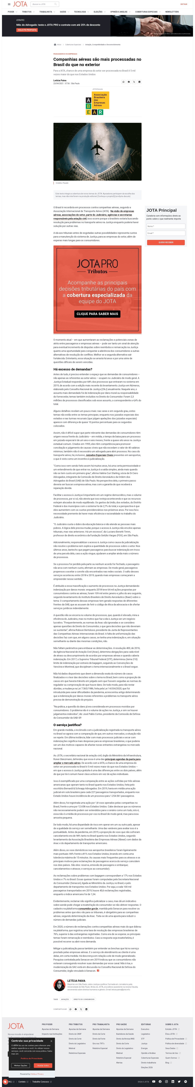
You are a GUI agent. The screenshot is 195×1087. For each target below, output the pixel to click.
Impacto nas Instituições (52, 1034)
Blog (167, 1063)
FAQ (10, 1081)
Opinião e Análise (148, 1053)
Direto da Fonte (99, 1039)
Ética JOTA (170, 1034)
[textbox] (43, 4)
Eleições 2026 (147, 1067)
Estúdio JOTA (171, 1029)
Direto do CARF (75, 1034)
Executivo (145, 1029)
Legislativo (145, 1034)
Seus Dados (170, 1048)
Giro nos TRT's (98, 1043)
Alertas (119, 1063)
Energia (144, 1048)
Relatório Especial (100, 1048)
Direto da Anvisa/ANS (125, 1039)
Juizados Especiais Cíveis (99, 455)
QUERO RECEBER (166, 242)
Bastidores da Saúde (125, 1034)
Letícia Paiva (59, 80)
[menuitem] (13, 12)
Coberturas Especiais (150, 1058)
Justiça (144, 1043)
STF (142, 1039)
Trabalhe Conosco (40, 1081)
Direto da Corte (75, 1039)
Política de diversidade (174, 1043)
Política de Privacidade (174, 1039)
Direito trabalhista (148, 1063)
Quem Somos (171, 1058)
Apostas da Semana (50, 1029)
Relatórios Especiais (77, 1053)
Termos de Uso (171, 1053)
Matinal (72, 1048)
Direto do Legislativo (77, 1043)
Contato (22, 1081)
